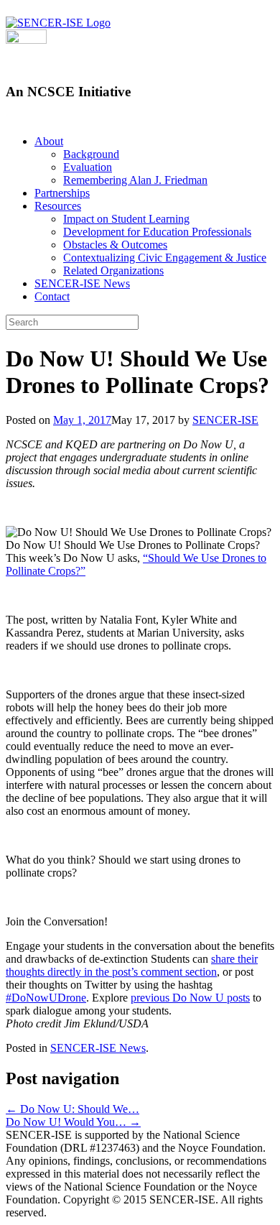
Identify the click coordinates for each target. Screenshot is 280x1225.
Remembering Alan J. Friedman (135, 180)
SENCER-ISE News (82, 283)
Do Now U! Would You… (73, 1122)
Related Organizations (113, 270)
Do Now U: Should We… (72, 1109)
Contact (52, 296)
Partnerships (62, 193)
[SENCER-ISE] (58, 23)
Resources (57, 206)
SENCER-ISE (225, 420)
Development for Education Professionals (157, 232)
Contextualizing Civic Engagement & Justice (164, 257)
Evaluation (87, 167)
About (48, 141)
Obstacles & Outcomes (115, 245)
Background (91, 154)
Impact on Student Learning (126, 219)
